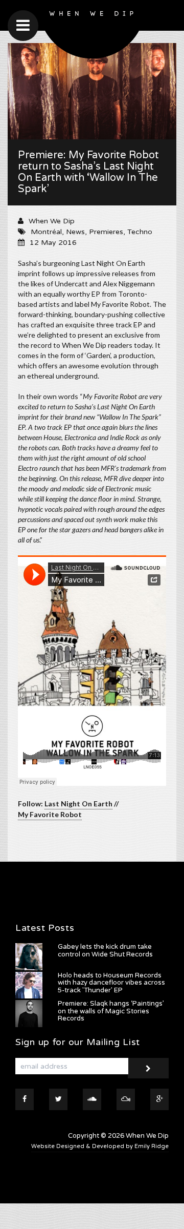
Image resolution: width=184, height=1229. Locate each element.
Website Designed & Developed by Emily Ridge (100, 1146)
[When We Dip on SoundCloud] (92, 1099)
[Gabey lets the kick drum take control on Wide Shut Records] (28, 956)
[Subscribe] (148, 1068)
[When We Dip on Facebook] (24, 1099)
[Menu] (23, 25)
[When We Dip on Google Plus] (159, 1099)
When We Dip (52, 221)
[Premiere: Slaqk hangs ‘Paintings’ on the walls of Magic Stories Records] (28, 1013)
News (75, 231)
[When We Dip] (92, 32)
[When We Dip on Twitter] (58, 1099)
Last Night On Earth (78, 803)
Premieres (106, 231)
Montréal (46, 231)
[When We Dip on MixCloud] (126, 1099)
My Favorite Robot (50, 814)
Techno (139, 231)
